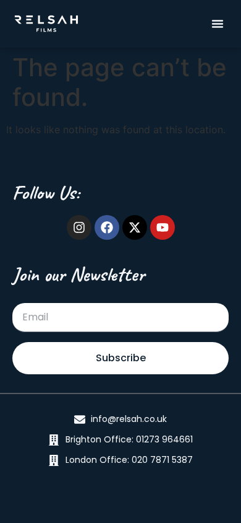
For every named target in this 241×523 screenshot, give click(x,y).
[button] (217, 23)
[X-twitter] (134, 227)
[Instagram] (79, 227)
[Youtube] (162, 227)
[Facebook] (107, 227)
